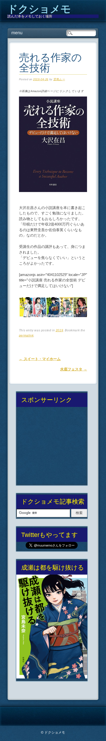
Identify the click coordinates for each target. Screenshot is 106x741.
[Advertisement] (51, 448)
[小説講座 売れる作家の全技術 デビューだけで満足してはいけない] (53, 196)
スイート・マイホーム (40, 359)
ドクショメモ (39, 9)
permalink (26, 335)
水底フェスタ (73, 369)
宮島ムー (59, 79)
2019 (59, 330)
